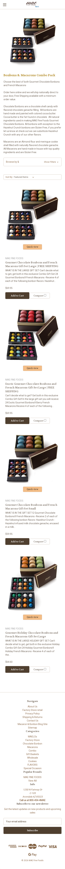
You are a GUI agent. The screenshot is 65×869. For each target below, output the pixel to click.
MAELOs (32, 736)
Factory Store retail (32, 710)
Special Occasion (33, 768)
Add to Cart (17, 295)
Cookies (32, 761)
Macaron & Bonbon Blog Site (33, 724)
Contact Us (32, 720)
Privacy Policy (32, 713)
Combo (32, 750)
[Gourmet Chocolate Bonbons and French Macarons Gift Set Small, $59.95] (32, 458)
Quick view (32, 246)
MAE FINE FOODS (33, 777)
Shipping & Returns (32, 717)
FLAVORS (33, 764)
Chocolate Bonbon (32, 743)
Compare (39, 295)
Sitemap (32, 727)
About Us (32, 706)
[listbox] (24, 177)
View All (32, 780)
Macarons (32, 747)
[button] (33, 162)
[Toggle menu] (4, 4)
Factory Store (33, 740)
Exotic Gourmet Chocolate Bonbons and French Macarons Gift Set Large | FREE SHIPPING (30, 387)
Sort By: (9, 177)
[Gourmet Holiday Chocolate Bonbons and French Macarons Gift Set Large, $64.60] (32, 582)
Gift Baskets (32, 754)
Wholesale (32, 757)
